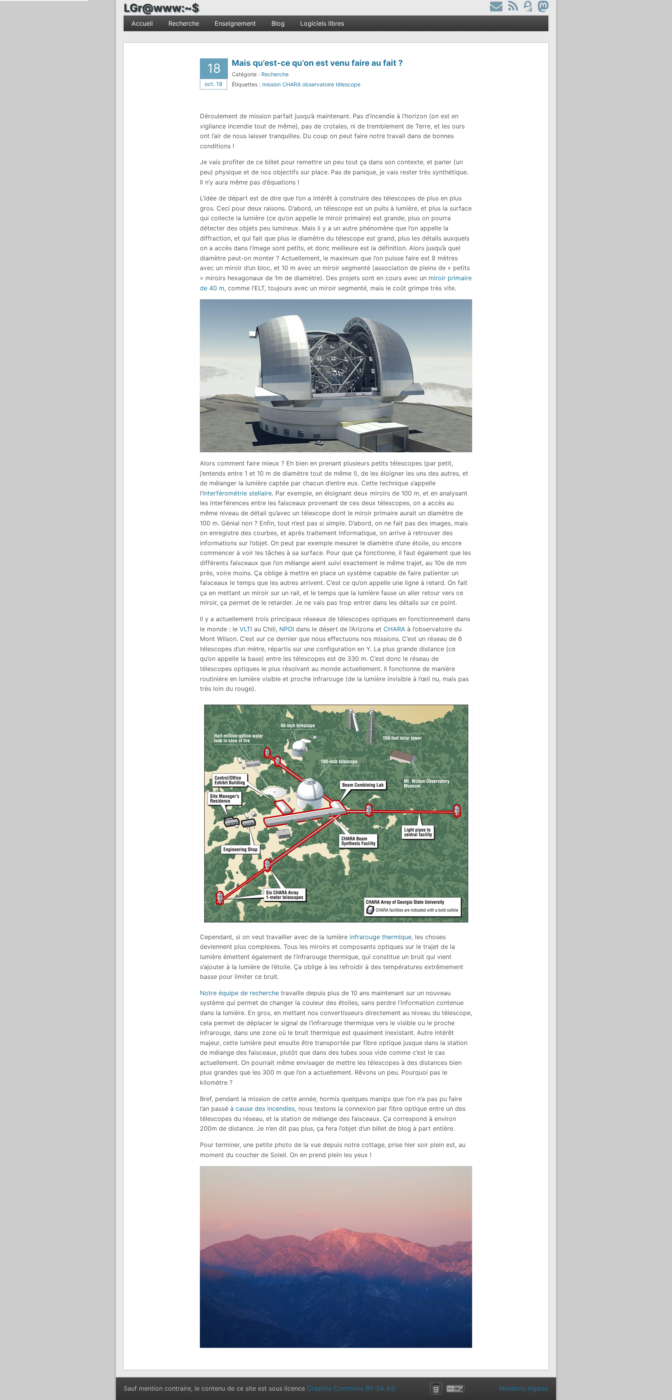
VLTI (246, 629)
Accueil (142, 23)
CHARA (291, 84)
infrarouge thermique (380, 937)
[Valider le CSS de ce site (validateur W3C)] (455, 1389)
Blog (278, 23)
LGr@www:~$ (161, 7)
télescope (348, 84)
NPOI (286, 629)
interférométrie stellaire (237, 493)
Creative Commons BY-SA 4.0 (351, 1388)
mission (271, 84)
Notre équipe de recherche (239, 993)
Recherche (183, 23)
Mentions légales (523, 1388)
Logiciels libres (322, 23)
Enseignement (235, 23)
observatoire (318, 84)
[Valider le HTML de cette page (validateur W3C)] (435, 1388)
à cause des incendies (262, 1108)
